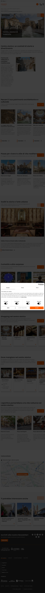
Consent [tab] (7, 287)
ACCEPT (37, 307)
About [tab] (37, 287)
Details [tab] (22, 287)
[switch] (17, 303)
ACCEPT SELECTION (22, 307)
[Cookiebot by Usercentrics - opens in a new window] (39, 284)
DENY (8, 307)
